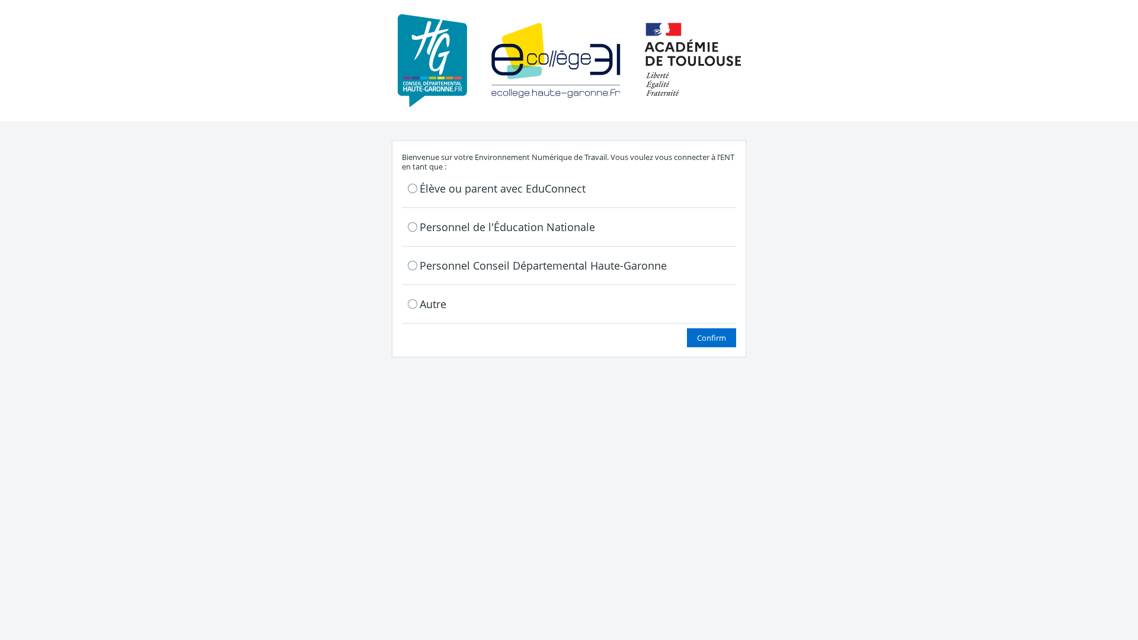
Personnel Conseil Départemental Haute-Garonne (543, 265)
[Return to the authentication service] (569, 60)
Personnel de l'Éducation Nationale (507, 227)
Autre (433, 304)
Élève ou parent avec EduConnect (503, 188)
